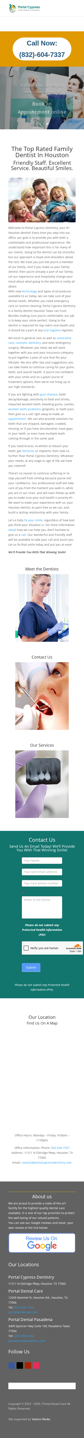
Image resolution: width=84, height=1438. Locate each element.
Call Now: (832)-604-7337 (42, 48)
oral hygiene (52, 330)
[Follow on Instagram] (36, 1365)
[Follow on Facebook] (11, 1365)
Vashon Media (41, 1419)
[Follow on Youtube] (28, 1365)
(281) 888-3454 (24, 1336)
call (23, 535)
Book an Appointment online (42, 105)
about (12, 530)
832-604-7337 (60, 1148)
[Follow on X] (20, 1365)
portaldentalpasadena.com (26, 1341)
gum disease (48, 394)
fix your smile (33, 520)
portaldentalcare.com (23, 1312)
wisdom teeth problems (24, 409)
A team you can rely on (42, 83)
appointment (17, 419)
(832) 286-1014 (24, 1307)
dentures (28, 451)
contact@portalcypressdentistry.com (47, 1162)
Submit (31, 967)
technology (29, 291)
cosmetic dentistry (28, 343)
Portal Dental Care (54, 1403)
